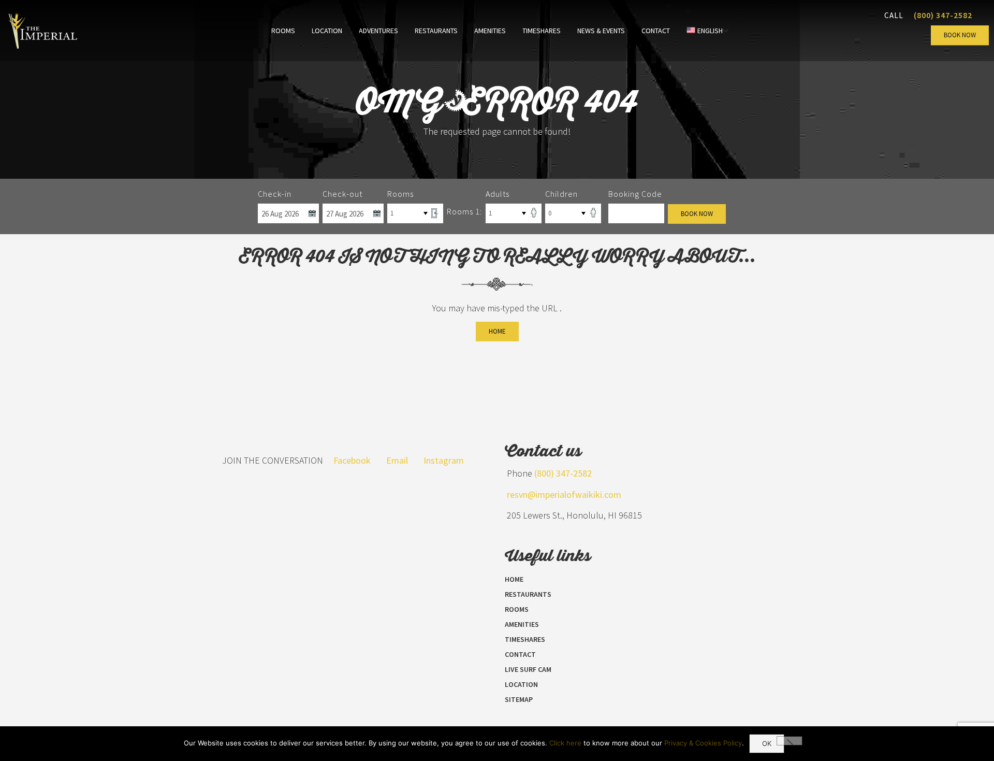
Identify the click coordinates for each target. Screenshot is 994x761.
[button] (789, 740)
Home (497, 331)
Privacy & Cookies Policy (703, 743)
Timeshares (541, 30)
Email (397, 460)
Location (327, 30)
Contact (655, 30)
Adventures (378, 30)
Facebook (352, 460)
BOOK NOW (960, 35)
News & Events (601, 30)
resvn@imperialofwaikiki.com (564, 494)
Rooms (283, 30)
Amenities (490, 30)
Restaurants (436, 30)
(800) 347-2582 (943, 15)
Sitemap (519, 699)
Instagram (443, 460)
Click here (565, 743)
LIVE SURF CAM (528, 669)
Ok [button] (766, 743)
